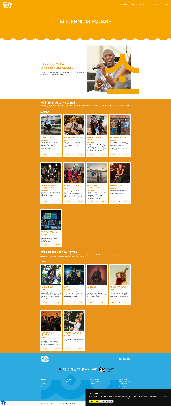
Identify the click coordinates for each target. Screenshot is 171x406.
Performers (68, 385)
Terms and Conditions (64, 403)
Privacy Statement (123, 383)
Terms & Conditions (124, 381)
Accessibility (122, 386)
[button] (124, 5)
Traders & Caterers (95, 381)
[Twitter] (128, 359)
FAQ (42, 385)
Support (165, 4)
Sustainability (44, 386)
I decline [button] (97, 401)
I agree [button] (91, 401)
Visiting (43, 383)
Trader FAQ (93, 386)
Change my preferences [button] (106, 401)
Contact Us (122, 388)
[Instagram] (124, 359)
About (42, 381)
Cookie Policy (122, 385)
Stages (67, 381)
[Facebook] (120, 359)
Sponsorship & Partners (96, 385)
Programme (68, 383)
